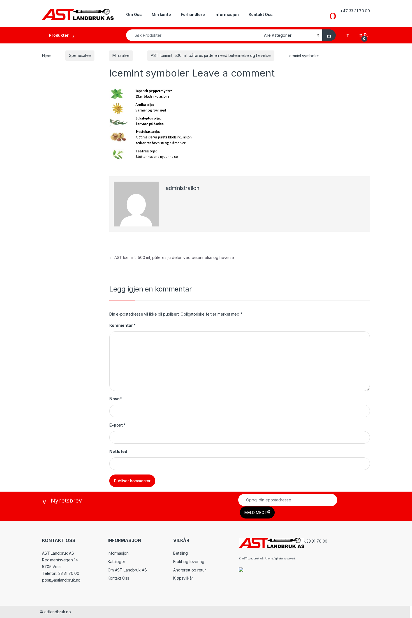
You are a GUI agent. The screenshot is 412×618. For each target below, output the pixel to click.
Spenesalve (80, 55)
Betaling (180, 553)
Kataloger (116, 561)
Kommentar (122, 325)
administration (182, 188)
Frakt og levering (188, 561)
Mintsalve (120, 55)
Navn (115, 398)
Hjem (46, 55)
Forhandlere (193, 14)
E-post (117, 425)
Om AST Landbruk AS (127, 570)
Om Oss (134, 14)
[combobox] (193, 35)
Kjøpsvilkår (183, 578)
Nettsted (118, 451)
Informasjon (226, 14)
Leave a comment (233, 73)
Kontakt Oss (261, 14)
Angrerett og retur (189, 570)
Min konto (161, 14)
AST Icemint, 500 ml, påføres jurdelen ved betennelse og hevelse (210, 55)
